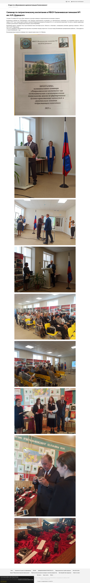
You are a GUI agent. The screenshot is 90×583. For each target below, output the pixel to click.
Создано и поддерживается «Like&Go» (45, 581)
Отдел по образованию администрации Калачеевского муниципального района (37, 5)
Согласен (4, 581)
